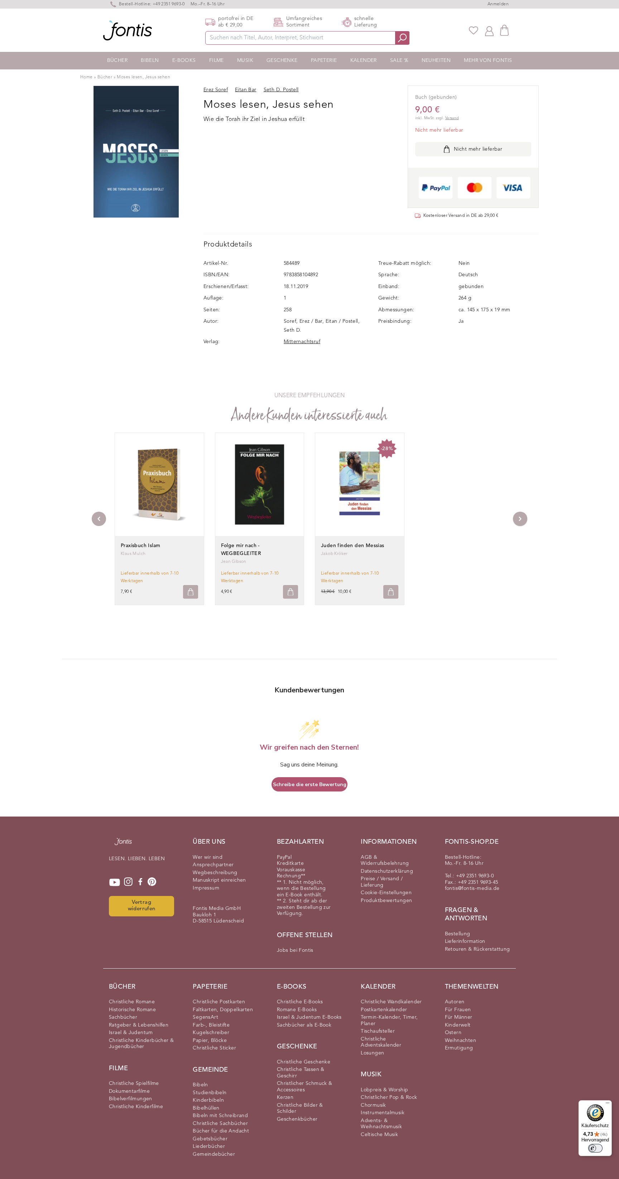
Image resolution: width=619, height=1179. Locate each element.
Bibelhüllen (206, 1108)
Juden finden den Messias (352, 545)
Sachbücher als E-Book (304, 1025)
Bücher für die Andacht (221, 1131)
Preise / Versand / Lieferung (382, 882)
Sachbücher (123, 1017)
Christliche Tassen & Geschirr (301, 1072)
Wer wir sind (207, 857)
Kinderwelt (458, 1025)
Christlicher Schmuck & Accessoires (304, 1086)
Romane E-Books (297, 1009)
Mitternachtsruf (302, 341)
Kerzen (285, 1097)
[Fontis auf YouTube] (114, 882)
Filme (216, 60)
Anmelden (498, 4)
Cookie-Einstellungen (386, 892)
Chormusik (373, 1105)
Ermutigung (459, 1048)
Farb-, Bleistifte (211, 1025)
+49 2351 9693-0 (169, 4)
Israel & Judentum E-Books (309, 1017)
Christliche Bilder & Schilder (300, 1108)
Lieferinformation (465, 941)
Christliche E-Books (300, 1001)
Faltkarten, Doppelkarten (223, 1009)
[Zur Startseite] (123, 845)
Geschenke (282, 60)
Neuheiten (436, 60)
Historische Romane (132, 1009)
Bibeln (150, 60)
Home (86, 77)
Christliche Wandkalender (391, 1001)
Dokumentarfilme (129, 1091)
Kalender (363, 60)
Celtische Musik (379, 1134)
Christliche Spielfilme (134, 1083)
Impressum (206, 888)
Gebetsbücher (210, 1138)
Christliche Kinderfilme (136, 1106)
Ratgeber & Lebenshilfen (138, 1025)
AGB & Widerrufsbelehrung (385, 860)
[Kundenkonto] (489, 30)
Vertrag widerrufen (141, 906)
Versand (452, 118)
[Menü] (607, 1104)
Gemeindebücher (214, 1154)
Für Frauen (458, 1009)
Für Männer (458, 1017)
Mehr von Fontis (488, 60)
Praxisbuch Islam (140, 545)
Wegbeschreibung (215, 872)
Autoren (455, 1001)
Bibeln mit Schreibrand (220, 1115)
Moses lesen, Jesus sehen (143, 77)
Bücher (117, 60)
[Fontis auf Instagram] (128, 882)
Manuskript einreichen (219, 880)
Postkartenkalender (384, 1009)
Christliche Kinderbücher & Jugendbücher (141, 1043)
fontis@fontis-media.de (472, 888)
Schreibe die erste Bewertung (309, 784)
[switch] (595, 1148)
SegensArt (205, 1017)
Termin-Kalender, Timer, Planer (389, 1020)
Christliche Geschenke (303, 1061)
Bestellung (457, 933)
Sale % (399, 60)
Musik (245, 60)
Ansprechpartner (213, 864)
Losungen (372, 1053)
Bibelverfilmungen (130, 1098)
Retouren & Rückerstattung (477, 949)
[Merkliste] (474, 30)
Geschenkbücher (297, 1119)
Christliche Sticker (214, 1048)
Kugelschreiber (211, 1032)
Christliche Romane (132, 1001)
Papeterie (324, 60)
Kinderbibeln (208, 1100)
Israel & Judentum (131, 1032)
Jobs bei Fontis (295, 950)
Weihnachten (460, 1040)
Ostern (453, 1032)
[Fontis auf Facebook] (140, 882)
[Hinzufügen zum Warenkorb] (190, 592)
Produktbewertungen (386, 900)
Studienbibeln (209, 1092)
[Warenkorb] (504, 30)
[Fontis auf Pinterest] (152, 882)
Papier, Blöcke (210, 1040)
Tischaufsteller (378, 1031)
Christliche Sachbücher (220, 1123)
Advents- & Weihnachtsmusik (381, 1124)
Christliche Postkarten (219, 1001)
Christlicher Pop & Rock (389, 1097)
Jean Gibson (233, 562)
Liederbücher (209, 1146)
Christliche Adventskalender (381, 1042)
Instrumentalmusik (382, 1112)
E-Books (184, 60)
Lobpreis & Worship (384, 1089)
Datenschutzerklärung (387, 871)
